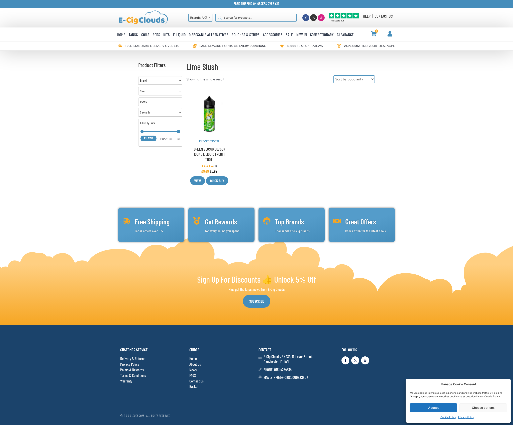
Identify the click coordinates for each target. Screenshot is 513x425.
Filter (148, 138)
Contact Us (384, 16)
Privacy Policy (466, 417)
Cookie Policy (448, 417)
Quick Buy (217, 180)
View (197, 180)
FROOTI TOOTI (209, 141)
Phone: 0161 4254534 (278, 369)
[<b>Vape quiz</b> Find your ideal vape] (339, 46)
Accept (433, 408)
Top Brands (289, 221)
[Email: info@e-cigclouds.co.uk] (260, 376)
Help (367, 16)
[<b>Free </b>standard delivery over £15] (120, 46)
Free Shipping (152, 221)
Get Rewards (221, 221)
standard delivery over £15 (152, 46)
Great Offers (360, 221)
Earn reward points (232, 46)
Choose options (483, 408)
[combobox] (200, 18)
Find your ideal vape (369, 46)
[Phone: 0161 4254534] (260, 369)
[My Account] (390, 34)
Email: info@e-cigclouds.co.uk (286, 377)
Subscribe (256, 301)
